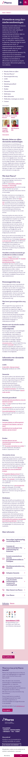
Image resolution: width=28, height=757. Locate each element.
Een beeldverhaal (7, 407)
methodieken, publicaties (14, 183)
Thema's (8, 12)
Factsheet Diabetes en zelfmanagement (13, 422)
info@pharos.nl (20, 706)
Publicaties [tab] (5, 603)
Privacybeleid (6, 728)
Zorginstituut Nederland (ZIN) (10, 258)
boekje (9, 403)
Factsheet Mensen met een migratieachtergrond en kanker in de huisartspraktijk (12, 442)
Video (3, 403)
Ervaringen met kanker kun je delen (14, 446)
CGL (3, 204)
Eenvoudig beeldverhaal (8, 411)
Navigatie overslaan (6, 1)
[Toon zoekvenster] (25, 2)
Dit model (10, 344)
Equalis (10, 257)
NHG (20, 198)
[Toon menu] (20, 2)
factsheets (5, 185)
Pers (12, 731)
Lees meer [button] (18, 751)
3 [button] (15, 652)
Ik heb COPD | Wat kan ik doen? (10, 367)
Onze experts (5, 134)
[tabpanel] (14, 634)
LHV (3, 202)
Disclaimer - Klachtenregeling (11, 729)
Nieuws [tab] (12, 603)
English (17, 731)
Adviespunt (6, 731)
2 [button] (14, 652)
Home (3, 12)
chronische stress (7, 343)
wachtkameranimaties (10, 388)
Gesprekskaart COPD (13, 620)
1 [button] (12, 652)
